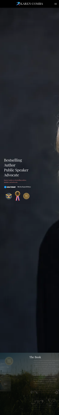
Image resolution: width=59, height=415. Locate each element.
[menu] (56, 4)
